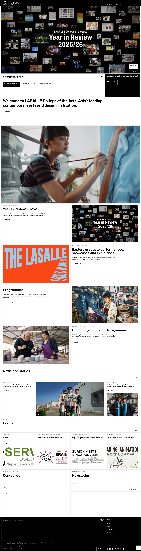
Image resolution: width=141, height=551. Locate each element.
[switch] (102, 520)
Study (39, 4)
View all (134, 378)
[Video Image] (70, 164)
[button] (134, 4)
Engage (117, 4)
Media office (110, 529)
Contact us (109, 526)
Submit (65, 515)
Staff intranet (110, 535)
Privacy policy (91, 548)
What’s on (46, 4)
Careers (109, 532)
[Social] (107, 548)
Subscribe (134, 489)
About (54, 4)
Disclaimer (101, 548)
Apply (108, 4)
